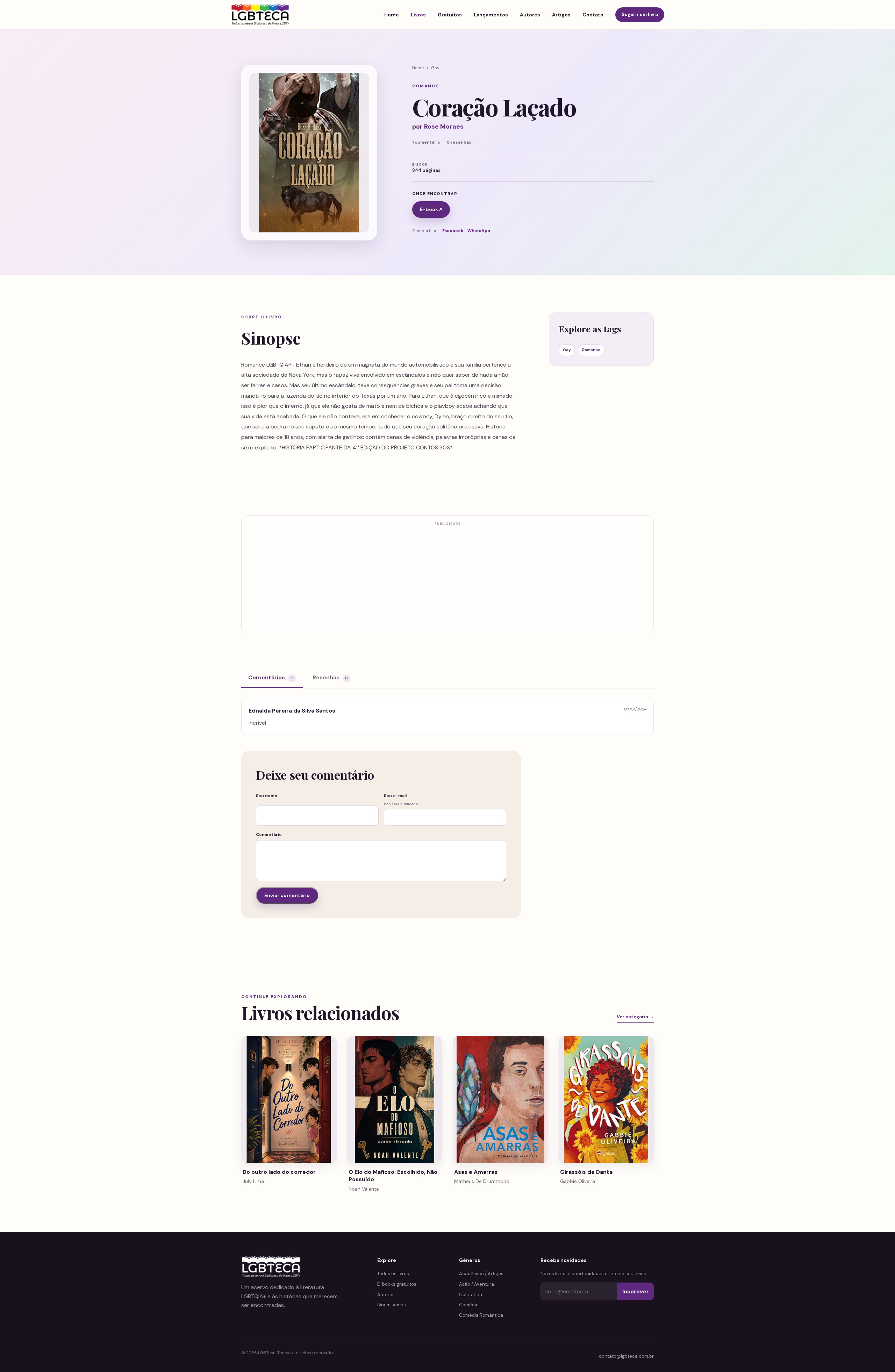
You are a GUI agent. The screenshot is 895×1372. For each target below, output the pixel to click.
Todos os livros (393, 1274)
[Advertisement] (447, 578)
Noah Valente (364, 1189)
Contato (592, 15)
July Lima (253, 1181)
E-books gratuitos (396, 1284)
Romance (591, 349)
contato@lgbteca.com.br (626, 1356)
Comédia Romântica (481, 1315)
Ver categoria (635, 1017)
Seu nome (266, 796)
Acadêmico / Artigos (481, 1274)
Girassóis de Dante (586, 1172)
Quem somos (391, 1305)
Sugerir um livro (640, 14)
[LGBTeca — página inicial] (260, 14)
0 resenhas (458, 142)
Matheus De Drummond (481, 1181)
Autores (530, 15)
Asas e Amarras (475, 1172)
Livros (418, 15)
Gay (435, 68)
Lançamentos (491, 15)
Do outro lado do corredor (279, 1172)
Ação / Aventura (476, 1284)
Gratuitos (450, 15)
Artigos (561, 15)
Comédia (469, 1305)
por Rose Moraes (438, 126)
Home (391, 15)
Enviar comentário (287, 895)
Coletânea (470, 1295)
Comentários (270, 677)
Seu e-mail (401, 799)
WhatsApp (478, 230)
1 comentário (426, 142)
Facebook (452, 230)
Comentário (269, 834)
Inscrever (635, 1291)
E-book (431, 209)
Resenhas (330, 677)
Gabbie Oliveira (577, 1181)
